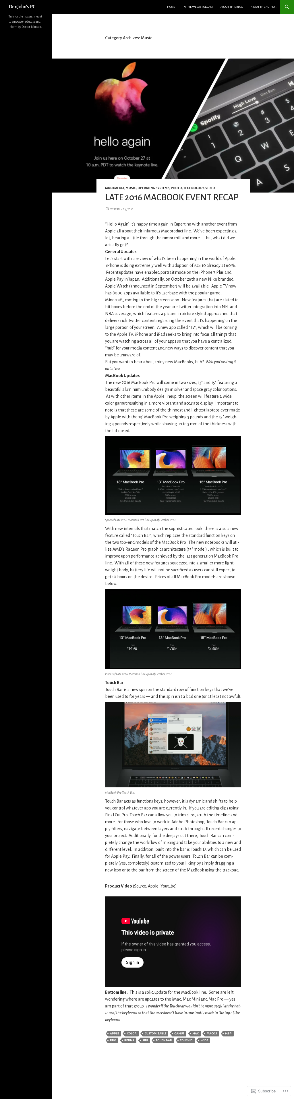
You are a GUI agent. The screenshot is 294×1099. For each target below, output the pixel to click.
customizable (155, 1033)
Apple (114, 1033)
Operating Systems (153, 188)
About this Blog (231, 6)
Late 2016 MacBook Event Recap (172, 197)
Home (171, 6)
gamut (179, 1033)
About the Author (263, 6)
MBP (228, 1033)
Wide (204, 1040)
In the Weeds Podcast (198, 6)
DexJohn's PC (22, 6)
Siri (145, 1040)
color (132, 1033)
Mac (195, 1033)
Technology (193, 188)
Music (131, 188)
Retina (129, 1040)
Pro (113, 1040)
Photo (176, 188)
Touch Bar (164, 1040)
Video (210, 188)
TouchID (186, 1040)
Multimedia (114, 188)
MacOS (212, 1033)
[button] (173, 475)
